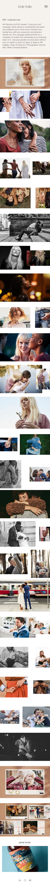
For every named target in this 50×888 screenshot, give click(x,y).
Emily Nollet (25, 6)
